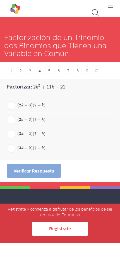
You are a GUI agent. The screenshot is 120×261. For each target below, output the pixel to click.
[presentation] (49, 87)
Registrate (60, 228)
